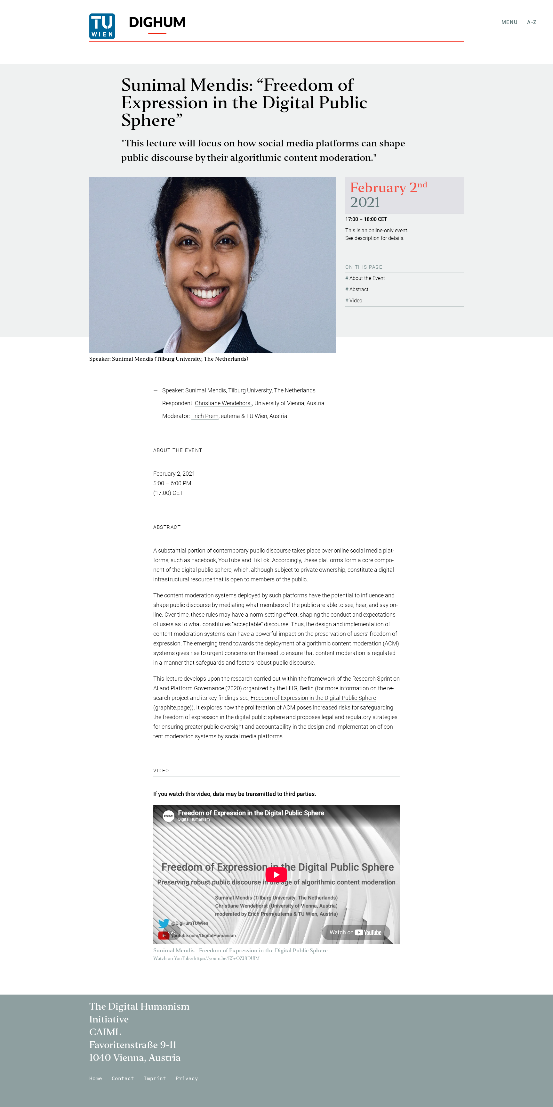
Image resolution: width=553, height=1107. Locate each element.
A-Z (532, 22)
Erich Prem (205, 416)
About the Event (367, 278)
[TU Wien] (113, 26)
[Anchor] (205, 450)
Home (95, 1078)
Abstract (358, 289)
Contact (123, 1078)
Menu (509, 22)
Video (355, 301)
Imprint (155, 1078)
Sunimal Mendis (205, 390)
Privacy (187, 1078)
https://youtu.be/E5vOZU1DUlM (227, 959)
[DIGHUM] (155, 26)
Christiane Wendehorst (223, 403)
